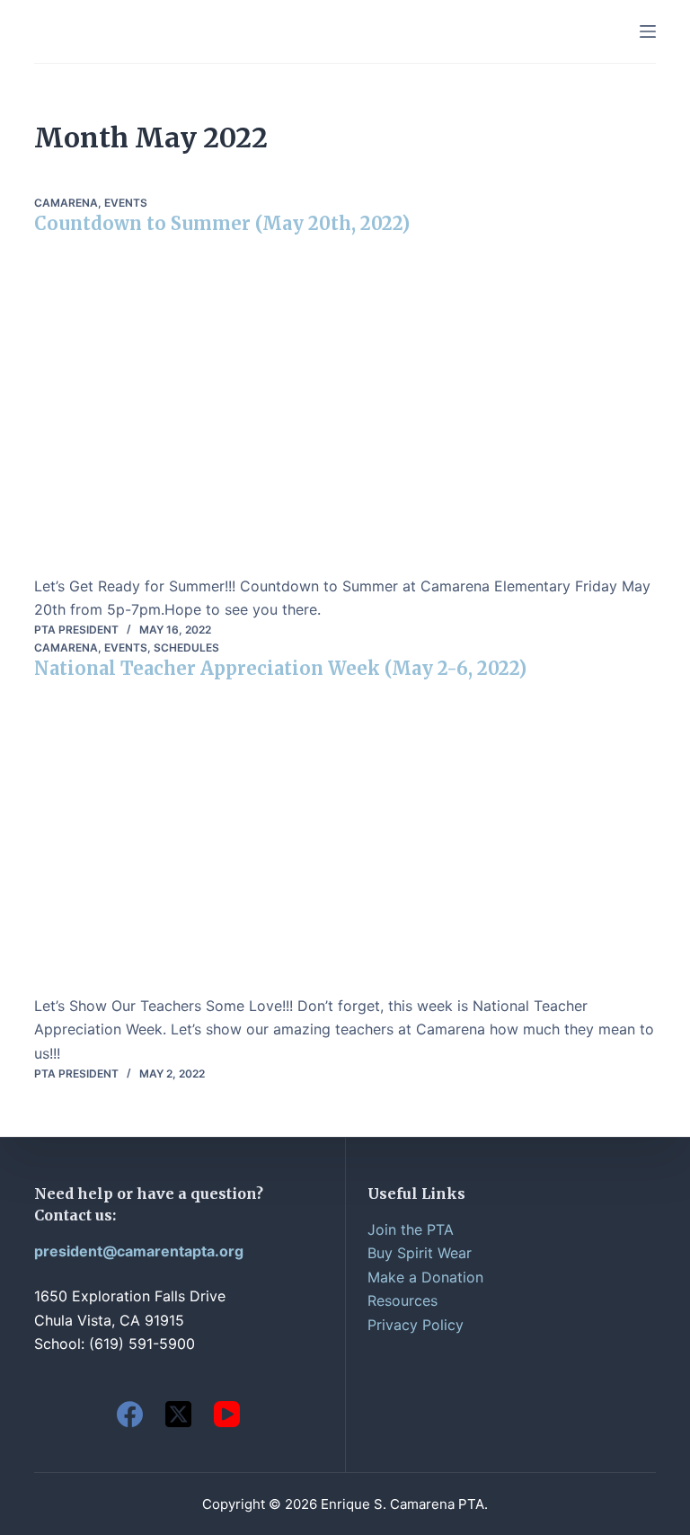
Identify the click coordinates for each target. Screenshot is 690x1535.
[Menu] (648, 31)
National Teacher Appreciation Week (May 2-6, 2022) (280, 668)
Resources (402, 1300)
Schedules (186, 647)
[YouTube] (227, 1414)
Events (125, 202)
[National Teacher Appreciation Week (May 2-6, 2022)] (344, 844)
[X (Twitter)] (178, 1414)
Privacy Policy (415, 1325)
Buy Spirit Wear (419, 1253)
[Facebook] (130, 1414)
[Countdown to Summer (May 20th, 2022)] (344, 412)
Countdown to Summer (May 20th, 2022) (222, 223)
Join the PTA (410, 1229)
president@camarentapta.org (138, 1251)
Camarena (66, 202)
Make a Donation (425, 1277)
